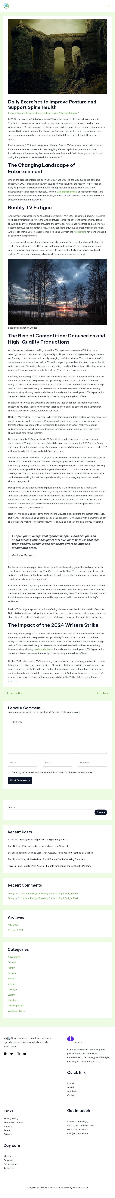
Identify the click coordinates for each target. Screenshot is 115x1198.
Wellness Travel (17, 1011)
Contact (71, 1095)
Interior (11, 984)
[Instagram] (18, 1053)
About (70, 1087)
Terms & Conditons (14, 1122)
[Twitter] (11, 1053)
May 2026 (13, 925)
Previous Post (13, 693)
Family (11, 967)
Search (11, 807)
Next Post (104, 693)
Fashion (46, 113)
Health (11, 978)
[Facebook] (5, 1053)
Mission (8, 1156)
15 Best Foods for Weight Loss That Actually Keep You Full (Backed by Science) (51, 852)
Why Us (8, 1126)
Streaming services (67, 191)
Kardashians (80, 232)
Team (7, 1130)
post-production (42, 649)
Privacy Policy (11, 1118)
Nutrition (12, 1000)
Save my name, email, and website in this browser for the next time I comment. (53, 772)
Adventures (35, 113)
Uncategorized (15, 1005)
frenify (11, 893)
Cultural (12, 962)
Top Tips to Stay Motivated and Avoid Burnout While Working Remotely (47, 859)
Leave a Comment (17, 113)
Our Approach (11, 1164)
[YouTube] (24, 1053)
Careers (8, 1134)
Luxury (55, 113)
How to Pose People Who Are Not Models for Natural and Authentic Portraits (49, 866)
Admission (72, 1091)
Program (8, 1160)
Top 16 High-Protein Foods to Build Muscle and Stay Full (38, 846)
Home (70, 1083)
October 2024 (15, 930)
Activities (9, 1168)
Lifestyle (12, 989)
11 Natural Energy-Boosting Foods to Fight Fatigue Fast (38, 839)
